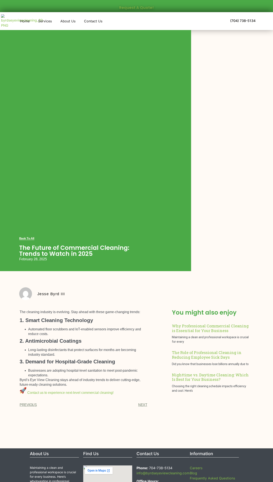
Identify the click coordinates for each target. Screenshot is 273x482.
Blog (193, 473)
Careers (196, 468)
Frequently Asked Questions (212, 478)
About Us (68, 21)
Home (25, 21)
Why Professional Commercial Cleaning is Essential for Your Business (210, 328)
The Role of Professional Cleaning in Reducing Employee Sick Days (206, 355)
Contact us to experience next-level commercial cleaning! (70, 392)
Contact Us (93, 21)
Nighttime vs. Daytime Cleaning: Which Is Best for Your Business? (210, 377)
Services (45, 21)
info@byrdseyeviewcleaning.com (163, 473)
